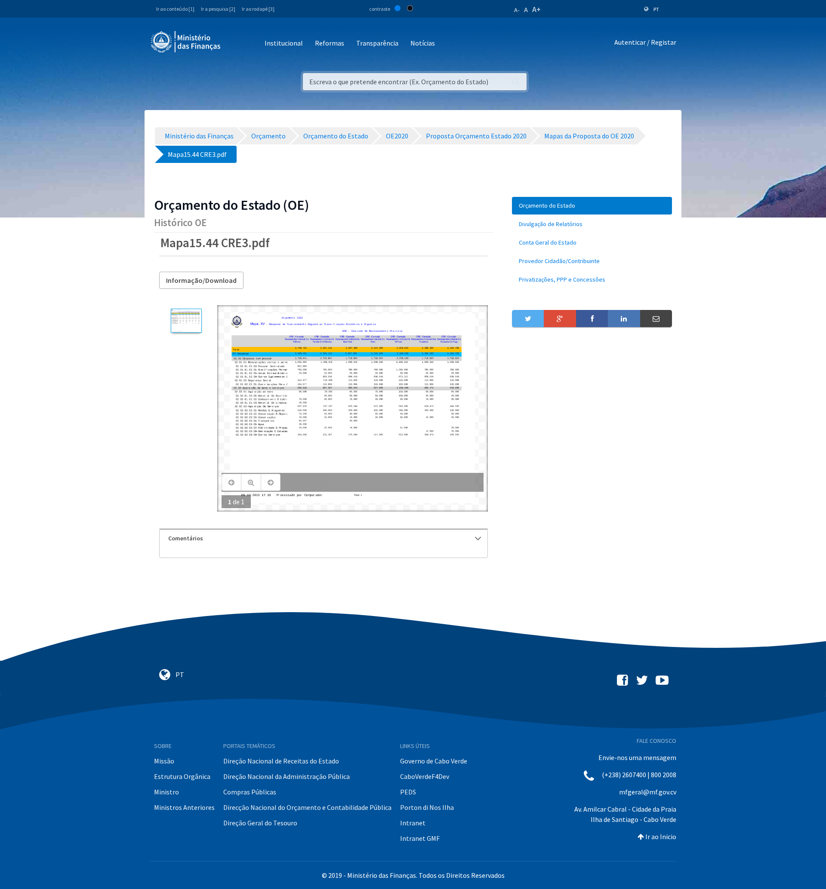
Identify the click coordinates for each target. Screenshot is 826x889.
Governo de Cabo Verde (433, 761)
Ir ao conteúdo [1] (175, 9)
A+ (536, 9)
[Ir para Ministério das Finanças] (186, 41)
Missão (164, 761)
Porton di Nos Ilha (427, 807)
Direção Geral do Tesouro (260, 822)
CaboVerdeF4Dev (424, 776)
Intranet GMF (420, 838)
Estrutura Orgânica (182, 776)
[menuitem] (592, 206)
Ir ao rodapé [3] (258, 9)
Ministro (166, 792)
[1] (186, 320)
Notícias (422, 43)
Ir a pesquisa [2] (218, 9)
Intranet (412, 822)
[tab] (323, 538)
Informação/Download (201, 280)
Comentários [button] (185, 538)
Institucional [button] (284, 43)
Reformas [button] (329, 43)
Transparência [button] (377, 43)
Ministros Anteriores (184, 807)
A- (517, 10)
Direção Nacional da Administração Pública (286, 776)
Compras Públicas (249, 792)
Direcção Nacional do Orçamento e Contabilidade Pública (307, 807)
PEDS (408, 792)
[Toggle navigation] (234, 43)
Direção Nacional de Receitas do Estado (281, 761)
